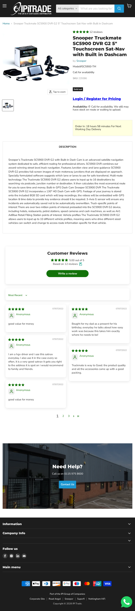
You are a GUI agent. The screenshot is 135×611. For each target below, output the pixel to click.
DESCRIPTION (67, 147)
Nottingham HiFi (96, 598)
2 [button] (63, 416)
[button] (81, 32)
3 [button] (69, 416)
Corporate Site (37, 598)
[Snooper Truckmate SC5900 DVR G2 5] (8, 105)
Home (6, 23)
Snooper (81, 61)
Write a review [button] (67, 274)
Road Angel (55, 598)
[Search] (119, 9)
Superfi (81, 598)
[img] (16, 309)
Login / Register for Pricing (97, 99)
